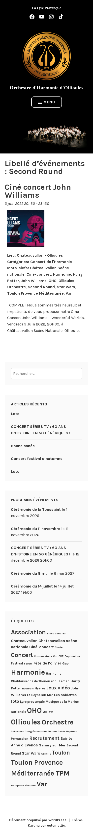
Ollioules (66, 280)
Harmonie (62, 274)
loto (15, 701)
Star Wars (66, 286)
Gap (65, 663)
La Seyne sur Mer (40, 695)
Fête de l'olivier (47, 663)
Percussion (19, 738)
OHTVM (48, 712)
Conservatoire (43, 656)
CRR (61, 656)
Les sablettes (65, 695)
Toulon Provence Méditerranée (35, 293)
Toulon (61, 752)
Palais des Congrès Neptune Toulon (34, 731)
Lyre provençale (32, 701)
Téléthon (30, 785)
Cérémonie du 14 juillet (32, 586)
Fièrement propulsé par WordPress (37, 820)
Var (69, 293)
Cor (55, 656)
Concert (22, 655)
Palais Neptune (67, 731)
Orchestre (16, 286)
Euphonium (72, 656)
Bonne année (23, 445)
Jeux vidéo (58, 688)
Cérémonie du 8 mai (30, 573)
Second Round (41, 286)
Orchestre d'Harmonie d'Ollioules (46, 87)
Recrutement (44, 738)
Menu (49, 102)
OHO (53, 280)
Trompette (17, 785)
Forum (28, 663)
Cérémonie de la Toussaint (36, 509)
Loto (15, 413)
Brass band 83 (56, 633)
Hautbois (28, 688)
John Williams (34, 280)
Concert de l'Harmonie (51, 261)
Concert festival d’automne (36, 458)
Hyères (40, 688)
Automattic (56, 825)
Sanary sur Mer (52, 745)
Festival (17, 663)
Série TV (46, 753)
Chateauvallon (24, 640)
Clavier (59, 647)
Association (28, 632)
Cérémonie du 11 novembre (35, 528)
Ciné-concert (39, 274)
